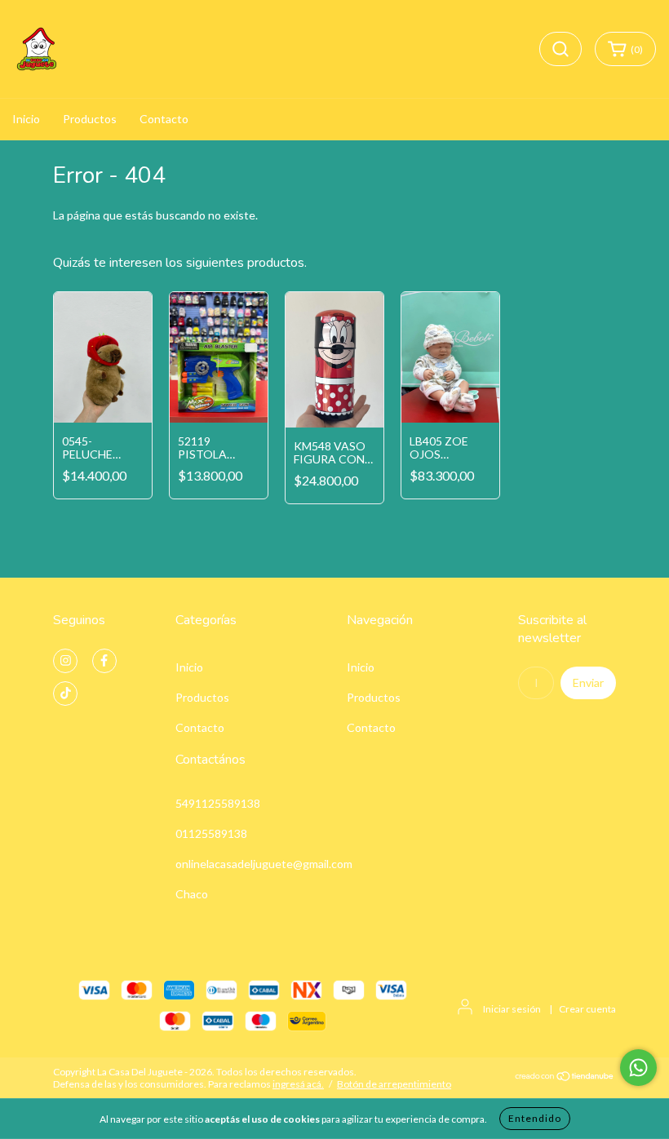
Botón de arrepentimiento (394, 1084)
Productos (90, 119)
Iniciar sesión (512, 1009)
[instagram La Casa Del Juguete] (65, 661)
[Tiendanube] (565, 1078)
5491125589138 (217, 803)
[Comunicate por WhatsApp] (638, 1067)
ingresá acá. (298, 1084)
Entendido (534, 1118)
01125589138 (211, 833)
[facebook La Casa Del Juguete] (104, 661)
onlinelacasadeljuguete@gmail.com (263, 864)
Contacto (164, 119)
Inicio (26, 119)
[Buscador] (560, 49)
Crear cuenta (587, 1009)
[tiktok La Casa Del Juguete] (65, 693)
